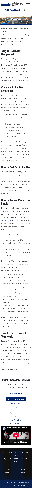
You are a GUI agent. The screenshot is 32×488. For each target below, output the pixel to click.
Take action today (23, 363)
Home (8, 469)
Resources (23, 469)
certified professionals (8, 220)
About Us (8, 473)
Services (8, 476)
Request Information (16, 399)
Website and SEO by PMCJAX (16, 485)
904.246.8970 (12, 10)
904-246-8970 (16, 393)
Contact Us (23, 473)
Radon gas (4, 59)
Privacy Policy (16, 484)
